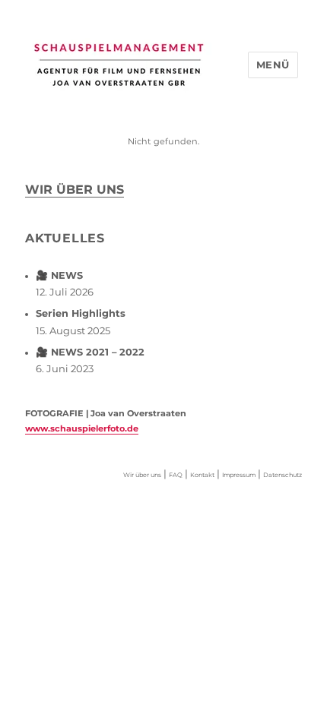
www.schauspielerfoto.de (81, 428)
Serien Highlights (80, 313)
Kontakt (202, 475)
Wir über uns (74, 189)
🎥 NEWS (59, 275)
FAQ (176, 475)
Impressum (239, 475)
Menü (273, 64)
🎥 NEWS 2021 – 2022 (90, 352)
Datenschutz (282, 475)
